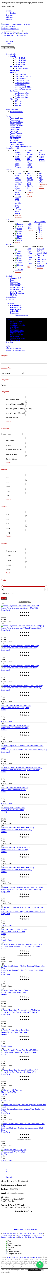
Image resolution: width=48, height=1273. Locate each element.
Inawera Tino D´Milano (23, 87)
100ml (29, 253)
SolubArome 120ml (22, 95)
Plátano (8, 569)
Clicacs (21, 1233)
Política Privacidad (7, 1235)
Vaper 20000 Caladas (18, 159)
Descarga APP (41, 1235)
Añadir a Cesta (6, 622)
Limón (19, 229)
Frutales (20, 224)
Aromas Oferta (15, 323)
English (13, 13)
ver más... (18, 242)
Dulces (8, 560)
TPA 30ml (18, 105)
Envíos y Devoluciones (26, 1237)
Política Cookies (38, 1233)
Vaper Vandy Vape (16, 118)
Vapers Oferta (15, 340)
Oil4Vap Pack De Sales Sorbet (12, 810)
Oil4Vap (4, 812)
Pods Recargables (16, 142)
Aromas (8, 245)
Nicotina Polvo (15, 291)
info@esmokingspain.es (15, 1193)
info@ (10, 29)
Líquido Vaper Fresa (18, 175)
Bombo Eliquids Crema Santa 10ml (14, 1032)
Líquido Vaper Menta (18, 199)
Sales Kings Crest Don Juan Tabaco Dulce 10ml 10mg (21, 688)
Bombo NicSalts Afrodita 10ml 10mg (15, 728)
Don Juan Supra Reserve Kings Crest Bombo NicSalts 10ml (23, 912)
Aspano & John (11, 454)
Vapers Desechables (13, 148)
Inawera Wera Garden (23, 89)
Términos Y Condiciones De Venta (25, 1235)
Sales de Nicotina (40, 222)
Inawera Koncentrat (22, 83)
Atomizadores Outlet (17, 325)
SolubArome (14, 91)
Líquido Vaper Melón (18, 192)
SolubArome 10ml (22, 93)
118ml (29, 263)
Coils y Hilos (14, 311)
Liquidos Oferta (16, 333)
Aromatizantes (11, 54)
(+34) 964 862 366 (8, 26)
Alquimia (9, 276)
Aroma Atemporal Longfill (15, 413)
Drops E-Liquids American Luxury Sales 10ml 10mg (20, 946)
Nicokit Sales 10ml (16, 289)
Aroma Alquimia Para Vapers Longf (19, 409)
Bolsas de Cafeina (16, 112)
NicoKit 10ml (15, 285)
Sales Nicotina (24, 1257)
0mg (40, 173)
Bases (12, 280)
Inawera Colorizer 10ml (23, 76)
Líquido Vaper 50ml (30, 188)
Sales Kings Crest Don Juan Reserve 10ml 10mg (19, 648)
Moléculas (40, 266)
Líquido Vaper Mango (18, 186)
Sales (7, 220)
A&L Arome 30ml (12, 399)
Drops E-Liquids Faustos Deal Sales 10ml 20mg (19, 1052)
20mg (40, 236)
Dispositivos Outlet (17, 331)
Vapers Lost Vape (16, 125)
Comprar (9, 43)
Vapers (8, 116)
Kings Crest (5, 610)
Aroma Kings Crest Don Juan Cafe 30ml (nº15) (18, 1072)
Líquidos (9, 169)
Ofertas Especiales (16, 334)
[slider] (2, 586)
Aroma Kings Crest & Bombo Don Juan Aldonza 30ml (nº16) (24, 750)
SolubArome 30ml (22, 97)
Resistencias (14, 313)
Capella (13, 56)
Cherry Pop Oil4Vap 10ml (10, 1092)
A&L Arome (10, 441)
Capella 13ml (20, 62)
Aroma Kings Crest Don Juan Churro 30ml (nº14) (19, 1012)
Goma (19, 240)
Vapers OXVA (15, 127)
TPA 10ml (18, 103)
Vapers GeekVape (16, 122)
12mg (41, 180)
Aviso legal (27, 1233)
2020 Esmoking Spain (9, 1233)
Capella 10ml (20, 58)
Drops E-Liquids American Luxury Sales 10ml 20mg (20, 770)
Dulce (19, 256)
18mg (41, 182)
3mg (40, 176)
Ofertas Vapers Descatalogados (21, 146)
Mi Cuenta (9, 17)
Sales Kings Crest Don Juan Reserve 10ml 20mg (19, 668)
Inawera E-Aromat (22, 81)
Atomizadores (11, 297)
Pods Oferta (14, 336)
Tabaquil (9, 556)
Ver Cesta (9, 41)
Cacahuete (19, 270)
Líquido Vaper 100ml (30, 175)
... (6, 1175)
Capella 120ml (20, 60)
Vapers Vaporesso (16, 133)
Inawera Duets (20, 78)
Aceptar (31, 1270)
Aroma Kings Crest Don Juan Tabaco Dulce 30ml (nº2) (21, 628)
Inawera (13, 72)
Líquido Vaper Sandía (18, 205)
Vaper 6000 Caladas (30, 165)
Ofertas (8, 319)
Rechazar (37, 1270)
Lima (19, 258)
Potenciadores (42, 263)
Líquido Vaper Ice (18, 181)
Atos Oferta (14, 327)
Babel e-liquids (11, 459)
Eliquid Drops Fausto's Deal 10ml (13, 790)
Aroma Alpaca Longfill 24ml (16, 404)
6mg (40, 178)
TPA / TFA (14, 99)
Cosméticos (14, 282)
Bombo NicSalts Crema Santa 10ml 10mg (16, 830)
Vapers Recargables (17, 144)
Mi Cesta (9, 19)
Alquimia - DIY (15, 278)
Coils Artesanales (16, 309)
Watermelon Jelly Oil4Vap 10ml (13, 1152)
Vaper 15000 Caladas (18, 152)
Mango (19, 238)
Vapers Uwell (14, 131)
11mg (40, 230)
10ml (29, 224)
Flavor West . (15, 70)
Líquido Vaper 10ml (30, 182)
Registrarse (10, 15)
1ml (28, 255)
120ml (29, 257)
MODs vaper (14, 139)
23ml (29, 228)
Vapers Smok (15, 129)
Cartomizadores (15, 305)
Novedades (10, 342)
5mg (39, 224)
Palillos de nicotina (17, 293)
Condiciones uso (12, 1237)
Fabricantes (38, 1237)
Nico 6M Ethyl (15, 284)
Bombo (4, 730)
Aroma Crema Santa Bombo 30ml (13, 992)
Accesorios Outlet (16, 321)
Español (9, 11)
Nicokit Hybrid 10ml (17, 287)
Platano (20, 265)
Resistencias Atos (21, 315)
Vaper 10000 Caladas (42, 159)
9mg (39, 226)
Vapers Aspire (15, 120)
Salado (19, 236)
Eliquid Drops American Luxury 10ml (15, 708)
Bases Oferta (14, 329)
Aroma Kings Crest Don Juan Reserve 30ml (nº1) (19, 608)
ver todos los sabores (18, 216)
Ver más (8, 421)
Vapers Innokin (15, 124)
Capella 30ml (20, 64)
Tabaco (20, 226)
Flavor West (41, 259)
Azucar (19, 231)
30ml (29, 251)
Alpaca (8, 445)
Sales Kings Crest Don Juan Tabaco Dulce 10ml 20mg (21, 889)
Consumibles (10, 303)
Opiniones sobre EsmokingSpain (26, 1229)
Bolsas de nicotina (12, 110)
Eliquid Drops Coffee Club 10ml (13, 932)
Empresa (3, 1237)
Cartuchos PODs (16, 307)
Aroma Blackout (12, 418)
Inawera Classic (21, 74)
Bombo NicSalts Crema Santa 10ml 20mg (16, 870)
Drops (3, 710)
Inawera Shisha (20, 85)
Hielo (19, 233)
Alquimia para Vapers (14, 450)
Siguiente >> (10, 1177)
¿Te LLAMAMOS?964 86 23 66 (8, 34)
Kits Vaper (14, 140)
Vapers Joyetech (16, 135)
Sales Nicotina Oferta (17, 338)
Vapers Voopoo (15, 137)
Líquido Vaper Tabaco (18, 211)
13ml (29, 226)
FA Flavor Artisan (16, 66)
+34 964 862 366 (15, 1189)
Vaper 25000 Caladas (18, 165)
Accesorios (10, 299)
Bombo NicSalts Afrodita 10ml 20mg (15, 850)
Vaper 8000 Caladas (42, 152)
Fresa (19, 253)
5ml (28, 261)
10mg (40, 228)
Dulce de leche (11, 551)
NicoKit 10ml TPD (13, 1257)
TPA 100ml (19, 101)
